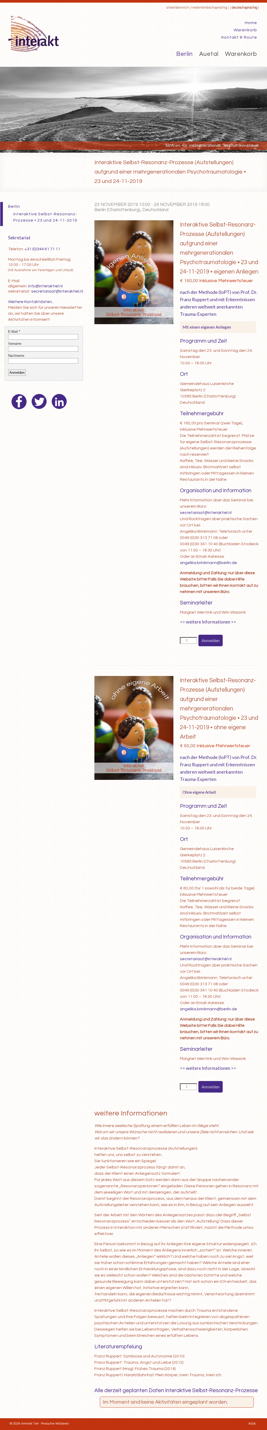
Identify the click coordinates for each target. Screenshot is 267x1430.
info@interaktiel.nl (45, 286)
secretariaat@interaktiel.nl (206, 513)
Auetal (209, 54)
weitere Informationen (208, 622)
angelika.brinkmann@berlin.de (208, 563)
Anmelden (211, 640)
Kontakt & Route (239, 37)
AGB (252, 1423)
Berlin (184, 54)
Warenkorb (245, 30)
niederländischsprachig (209, 7)
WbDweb (62, 1423)
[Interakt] (33, 18)
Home (251, 23)
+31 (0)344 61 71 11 (42, 249)
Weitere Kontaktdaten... (31, 302)
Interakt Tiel (30, 1423)
